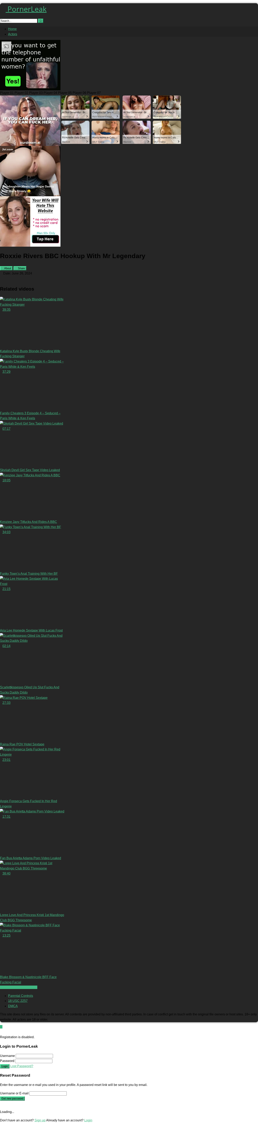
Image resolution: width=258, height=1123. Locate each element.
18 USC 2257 (18, 1000)
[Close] (1, 1032)
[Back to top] (1, 1026)
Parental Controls (20, 995)
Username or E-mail (14, 1093)
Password (7, 1061)
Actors (12, 34)
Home (12, 29)
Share (21, 268)
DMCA (13, 1006)
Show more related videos (18, 987)
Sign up (40, 1120)
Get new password (12, 1098)
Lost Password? (21, 1066)
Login (5, 1066)
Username (7, 1056)
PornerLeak (26, 9)
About (7, 268)
